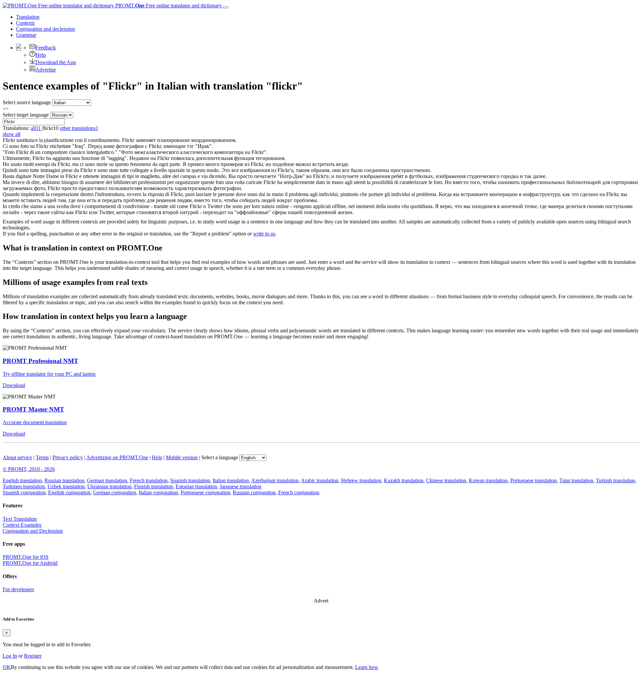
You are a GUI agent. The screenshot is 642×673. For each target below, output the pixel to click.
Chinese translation (446, 480)
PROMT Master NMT (33, 409)
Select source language (27, 102)
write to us (264, 233)
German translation (107, 480)
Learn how (366, 667)
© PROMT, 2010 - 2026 (29, 469)
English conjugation (69, 492)
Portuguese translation (533, 480)
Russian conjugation (254, 492)
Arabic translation (319, 480)
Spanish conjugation (24, 492)
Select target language (26, 115)
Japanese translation (240, 486)
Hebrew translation (361, 480)
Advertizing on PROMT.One (117, 457)
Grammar (26, 35)
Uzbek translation (66, 486)
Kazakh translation (403, 480)
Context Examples (22, 525)
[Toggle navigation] (225, 7)
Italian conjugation (158, 492)
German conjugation (114, 492)
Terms (42, 457)
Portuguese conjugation (205, 492)
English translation (22, 480)
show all (11, 134)
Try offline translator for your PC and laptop (49, 374)
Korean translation (488, 480)
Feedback (45, 47)
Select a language (219, 457)
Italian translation (231, 480)
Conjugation (45, 29)
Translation (27, 17)
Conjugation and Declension (33, 531)
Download (14, 385)
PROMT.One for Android (30, 563)
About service (17, 457)
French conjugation (298, 492)
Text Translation (20, 519)
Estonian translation (196, 486)
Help (40, 55)
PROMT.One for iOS (25, 557)
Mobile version (182, 457)
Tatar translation (576, 480)
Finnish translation (153, 486)
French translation (149, 480)
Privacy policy (67, 457)
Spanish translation (190, 480)
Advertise (45, 69)
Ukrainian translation (109, 486)
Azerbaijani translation (275, 480)
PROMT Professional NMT (40, 360)
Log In (10, 656)
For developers (18, 589)
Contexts (25, 23)
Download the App (55, 62)
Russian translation (64, 480)
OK (7, 667)
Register (32, 656)
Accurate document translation (35, 422)
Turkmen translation (24, 486)
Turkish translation (615, 480)
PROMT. (168, 5)
